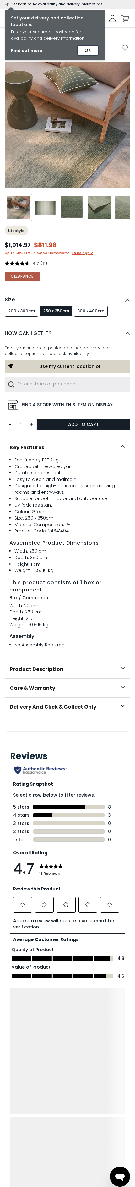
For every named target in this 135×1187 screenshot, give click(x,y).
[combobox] (67, 384)
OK (87, 50)
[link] (67, 730)
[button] (67, 333)
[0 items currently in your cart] (124, 19)
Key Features (27, 447)
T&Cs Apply (82, 252)
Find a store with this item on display (67, 404)
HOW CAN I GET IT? (28, 333)
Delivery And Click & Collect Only (53, 707)
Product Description (36, 669)
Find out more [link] (26, 50)
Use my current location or (70, 366)
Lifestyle (16, 230)
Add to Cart (83, 424)
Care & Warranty (32, 688)
